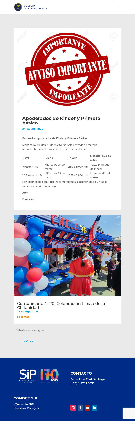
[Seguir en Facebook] (80, 408)
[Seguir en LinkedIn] (94, 408)
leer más (23, 316)
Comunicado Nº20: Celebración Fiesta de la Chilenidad (61, 305)
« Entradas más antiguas (29, 330)
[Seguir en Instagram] (73, 408)
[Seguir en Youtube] (87, 408)
